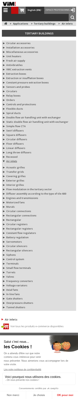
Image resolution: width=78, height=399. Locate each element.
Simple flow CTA (16, 126)
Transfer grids (15, 171)
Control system (15, 259)
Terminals (12, 263)
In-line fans (13, 294)
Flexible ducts (14, 108)
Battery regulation (17, 237)
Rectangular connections (21, 215)
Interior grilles (15, 185)
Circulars (11, 91)
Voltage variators (16, 285)
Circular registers (16, 224)
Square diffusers (16, 135)
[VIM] (10, 4)
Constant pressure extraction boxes (27, 82)
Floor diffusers (15, 143)
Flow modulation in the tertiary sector (29, 189)
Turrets (10, 272)
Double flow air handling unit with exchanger (33, 117)
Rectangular (13, 220)
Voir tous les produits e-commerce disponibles (37, 326)
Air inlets (11, 161)
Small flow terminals (18, 268)
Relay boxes (13, 95)
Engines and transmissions (22, 198)
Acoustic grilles (15, 167)
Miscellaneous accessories (22, 52)
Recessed (12, 156)
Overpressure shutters (19, 303)
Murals (10, 206)
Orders (10, 100)
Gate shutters (14, 298)
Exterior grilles (15, 180)
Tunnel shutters (15, 307)
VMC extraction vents (19, 69)
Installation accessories (20, 47)
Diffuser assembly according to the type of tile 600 (36, 193)
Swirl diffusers (15, 130)
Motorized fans (15, 202)
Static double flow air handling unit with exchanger (37, 122)
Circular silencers (16, 246)
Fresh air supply (15, 60)
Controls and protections (21, 104)
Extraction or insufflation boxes (25, 78)
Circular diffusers (16, 139)
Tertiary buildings (39, 33)
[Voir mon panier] (22, 10)
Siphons (11, 254)
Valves (10, 276)
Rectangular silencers (19, 250)
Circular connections (18, 211)
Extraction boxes (16, 73)
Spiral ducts (13, 113)
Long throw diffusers (18, 152)
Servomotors (14, 241)
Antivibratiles (14, 65)
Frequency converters (19, 281)
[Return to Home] (5, 23)
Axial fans (12, 289)
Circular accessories (18, 43)
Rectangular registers (19, 228)
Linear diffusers (15, 148)
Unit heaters (13, 56)
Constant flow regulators (21, 233)
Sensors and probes (18, 87)
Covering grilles (16, 176)
